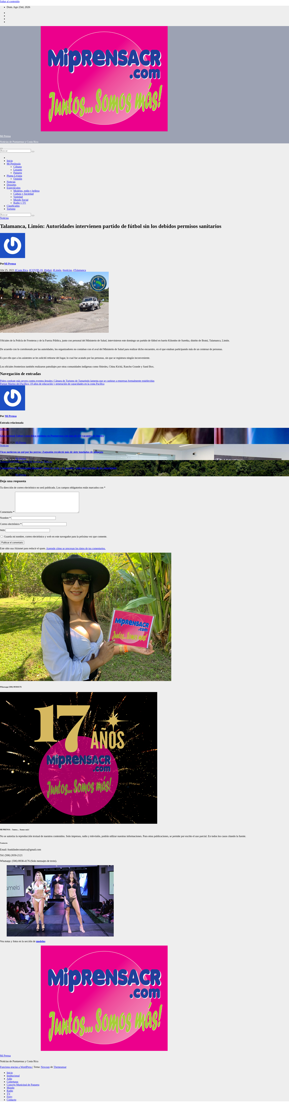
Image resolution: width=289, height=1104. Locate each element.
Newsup (45, 1067)
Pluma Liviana (14, 175)
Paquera (17, 172)
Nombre (5, 517)
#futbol (48, 270)
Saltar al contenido (10, 1)
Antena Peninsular (10, 461)
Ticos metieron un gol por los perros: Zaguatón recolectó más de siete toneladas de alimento (51, 452)
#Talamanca (79, 270)
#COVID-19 (36, 270)
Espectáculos (13, 187)
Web (2, 530)
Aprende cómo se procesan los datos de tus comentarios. (76, 548)
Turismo (11, 208)
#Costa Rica (21, 270)
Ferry (9, 1096)
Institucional (13, 1075)
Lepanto (17, 169)
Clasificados (13, 205)
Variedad (18, 196)
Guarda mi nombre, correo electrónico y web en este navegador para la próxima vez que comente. (55, 536)
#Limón (57, 270)
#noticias (67, 270)
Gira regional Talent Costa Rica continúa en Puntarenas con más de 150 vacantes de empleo (52, 435)
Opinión (17, 178)
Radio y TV (19, 202)
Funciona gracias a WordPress (16, 1067)
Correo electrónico (11, 524)
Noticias (11, 181)
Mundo (10, 1087)
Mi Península (14, 163)
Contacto (11, 1099)
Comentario (7, 512)
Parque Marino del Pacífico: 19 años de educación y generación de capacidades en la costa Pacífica (52, 383)
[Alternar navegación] (1, 148)
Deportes (11, 184)
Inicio (10, 160)
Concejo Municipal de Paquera (23, 1084)
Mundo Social (20, 199)
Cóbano (17, 166)
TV (8, 1093)
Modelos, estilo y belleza (26, 190)
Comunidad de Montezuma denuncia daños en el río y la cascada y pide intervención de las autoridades (58, 468)
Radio (10, 1090)
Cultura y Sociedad (23, 193)
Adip (9, 1078)
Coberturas (12, 1081)
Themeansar (60, 1067)
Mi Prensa (5, 136)
